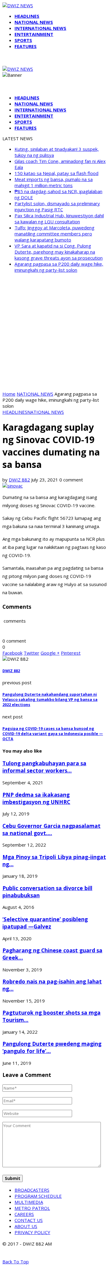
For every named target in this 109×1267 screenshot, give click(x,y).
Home (8, 394)
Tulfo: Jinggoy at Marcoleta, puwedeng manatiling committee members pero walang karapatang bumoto (54, 234)
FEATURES (26, 46)
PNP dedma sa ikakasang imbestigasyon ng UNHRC (36, 798)
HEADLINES (27, 16)
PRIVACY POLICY (32, 1232)
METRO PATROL (32, 1208)
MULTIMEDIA (29, 1202)
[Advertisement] (54, 331)
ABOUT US (26, 1226)
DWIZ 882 (19, 480)
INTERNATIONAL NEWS (40, 28)
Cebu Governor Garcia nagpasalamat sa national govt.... (51, 829)
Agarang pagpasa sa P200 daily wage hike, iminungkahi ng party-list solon (59, 267)
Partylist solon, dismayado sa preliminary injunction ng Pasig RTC (57, 206)
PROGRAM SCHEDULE (38, 1196)
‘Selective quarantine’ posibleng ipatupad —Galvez (45, 922)
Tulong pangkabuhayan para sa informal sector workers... (44, 767)
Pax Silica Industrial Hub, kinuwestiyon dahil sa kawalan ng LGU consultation (59, 218)
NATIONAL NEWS (34, 22)
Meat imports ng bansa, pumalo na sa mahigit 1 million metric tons (54, 182)
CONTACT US (29, 1220)
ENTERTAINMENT (34, 34)
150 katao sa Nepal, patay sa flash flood (56, 173)
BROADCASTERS (32, 1190)
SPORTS (23, 40)
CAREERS (24, 1214)
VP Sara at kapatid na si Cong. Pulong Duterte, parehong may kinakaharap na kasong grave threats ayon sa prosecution (59, 252)
